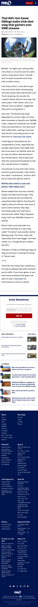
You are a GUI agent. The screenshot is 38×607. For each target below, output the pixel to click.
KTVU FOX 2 (17, 32)
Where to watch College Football (6, 546)
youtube (13, 586)
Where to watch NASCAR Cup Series (7, 553)
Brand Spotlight (22, 517)
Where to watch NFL (7, 543)
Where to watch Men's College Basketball (6, 561)
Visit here (19, 278)
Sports (23, 32)
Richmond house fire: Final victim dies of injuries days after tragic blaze (23, 400)
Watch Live (29, 3)
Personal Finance (6, 524)
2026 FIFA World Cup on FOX (24, 448)
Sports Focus (21, 496)
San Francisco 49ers (24, 451)
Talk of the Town (23, 498)
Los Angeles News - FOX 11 (23, 525)
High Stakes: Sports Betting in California (23, 489)
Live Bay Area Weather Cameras (6, 450)
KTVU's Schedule (22, 554)
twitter (27, 586)
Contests (20, 422)
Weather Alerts (5, 447)
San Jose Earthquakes (24, 472)
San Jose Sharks (22, 470)
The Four (20, 486)
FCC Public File (22, 569)
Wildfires (4, 426)
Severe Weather (6, 460)
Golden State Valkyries (21, 460)
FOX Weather (5, 464)
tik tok (24, 586)
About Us (21, 539)
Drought (3, 424)
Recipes (20, 424)
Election (3, 440)
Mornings (21, 415)
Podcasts (4, 433)
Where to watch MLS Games (7, 575)
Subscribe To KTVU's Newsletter (24, 563)
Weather (5, 444)
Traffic (19, 419)
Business (4, 428)
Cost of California (6, 486)
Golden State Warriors (21, 454)
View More (32, 334)
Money (4, 522)
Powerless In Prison (7, 488)
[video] (32, 339)
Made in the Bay (22, 492)
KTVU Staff (21, 543)
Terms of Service (20, 326)
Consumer (4, 431)
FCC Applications (22, 571)
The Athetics (21, 468)
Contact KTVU (22, 548)
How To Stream (22, 541)
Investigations (7, 479)
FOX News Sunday (6, 437)
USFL (19, 474)
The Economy (5, 527)
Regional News (24, 522)
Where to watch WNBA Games (6, 572)
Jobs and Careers (23, 546)
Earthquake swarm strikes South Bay (12, 337)
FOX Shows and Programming (22, 551)
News (3, 415)
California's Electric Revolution (23, 482)
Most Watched (7, 334)
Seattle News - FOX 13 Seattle (23, 533)
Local (3, 417)
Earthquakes (5, 458)
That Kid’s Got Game (22, 136)
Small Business (5, 529)
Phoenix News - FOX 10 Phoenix (24, 529)
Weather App (5, 462)
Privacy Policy (21, 324)
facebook (17, 586)
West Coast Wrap (6, 435)
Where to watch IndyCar (6, 556)
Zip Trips (20, 417)
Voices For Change (23, 510)
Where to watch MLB (7, 550)
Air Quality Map (6, 453)
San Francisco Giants (24, 457)
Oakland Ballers (22, 465)
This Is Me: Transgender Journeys (24, 501)
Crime (3, 422)
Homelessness (5, 484)
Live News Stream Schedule (23, 557)
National (4, 419)
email (10, 586)
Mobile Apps (21, 560)
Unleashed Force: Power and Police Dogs (6, 492)
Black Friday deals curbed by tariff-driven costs (13, 354)
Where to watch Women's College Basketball (6, 567)
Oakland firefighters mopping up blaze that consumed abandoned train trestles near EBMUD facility (24, 384)
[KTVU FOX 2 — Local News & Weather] (6, 3)
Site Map (20, 566)
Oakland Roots (22, 463)
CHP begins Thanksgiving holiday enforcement (11, 346)
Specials (21, 479)
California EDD (5, 482)
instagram (20, 586)
